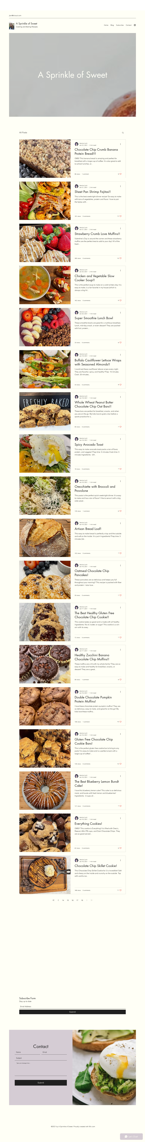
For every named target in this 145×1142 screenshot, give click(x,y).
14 (63, 900)
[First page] (53, 900)
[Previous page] (58, 900)
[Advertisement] (41, 5)
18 (82, 900)
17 (77, 900)
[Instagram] (135, 25)
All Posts (23, 132)
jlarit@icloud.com (15, 15)
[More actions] (121, 144)
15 (68, 900)
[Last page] (91, 900)
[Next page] (87, 900)
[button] (123, 133)
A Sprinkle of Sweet (26, 23)
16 (72, 900)
